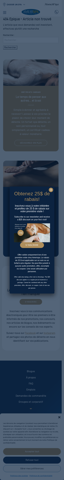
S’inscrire (32, 245)
